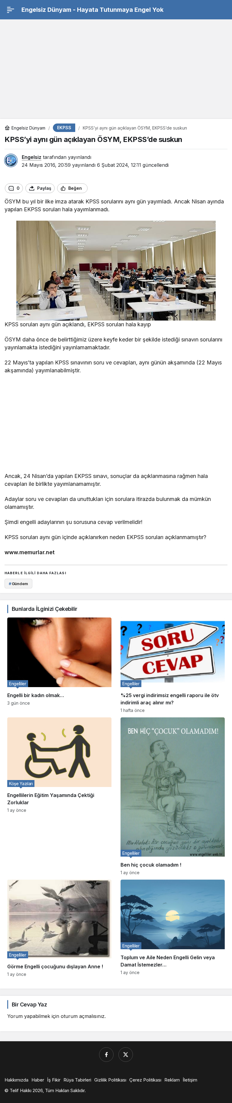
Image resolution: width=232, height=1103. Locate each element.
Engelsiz (31, 157)
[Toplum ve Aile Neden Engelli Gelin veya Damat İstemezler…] (173, 928)
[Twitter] (125, 1054)
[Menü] (11, 10)
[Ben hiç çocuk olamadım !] (173, 796)
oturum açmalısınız (83, 1016)
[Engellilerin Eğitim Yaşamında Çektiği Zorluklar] (59, 796)
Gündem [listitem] (18, 583)
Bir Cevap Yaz (29, 1004)
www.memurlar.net (30, 552)
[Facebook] (106, 1054)
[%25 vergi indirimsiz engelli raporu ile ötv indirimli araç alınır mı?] (173, 665)
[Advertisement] (116, 66)
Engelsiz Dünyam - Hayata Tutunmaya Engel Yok (92, 9)
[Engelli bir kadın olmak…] (59, 665)
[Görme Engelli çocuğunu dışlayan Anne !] (59, 928)
